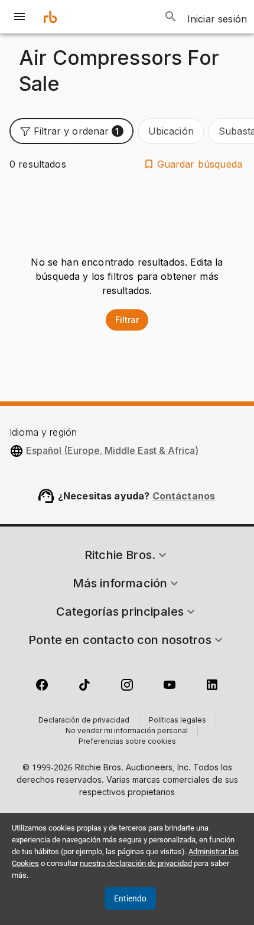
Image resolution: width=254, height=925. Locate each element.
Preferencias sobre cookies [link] (127, 742)
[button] (71, 131)
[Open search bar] (171, 16)
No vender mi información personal (127, 731)
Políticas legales (177, 720)
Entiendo (130, 898)
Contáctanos (184, 496)
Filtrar (127, 320)
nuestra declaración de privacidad (136, 863)
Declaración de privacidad (83, 720)
